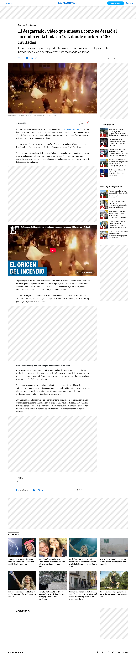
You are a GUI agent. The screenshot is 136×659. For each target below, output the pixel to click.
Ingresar (130, 3)
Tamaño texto (23, 490)
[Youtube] (119, 652)
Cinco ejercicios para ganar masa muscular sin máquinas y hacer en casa (113, 594)
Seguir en (83, 123)
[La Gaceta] (68, 3)
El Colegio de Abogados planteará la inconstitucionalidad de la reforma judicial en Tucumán (118, 205)
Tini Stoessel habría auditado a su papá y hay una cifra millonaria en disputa (22, 594)
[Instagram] (97, 652)
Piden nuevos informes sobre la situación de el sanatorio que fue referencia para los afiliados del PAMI (118, 215)
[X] (103, 652)
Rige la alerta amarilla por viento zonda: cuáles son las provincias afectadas (113, 561)
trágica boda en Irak (70, 129)
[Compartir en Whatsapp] (32, 58)
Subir (126, 652)
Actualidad (32, 25)
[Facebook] (108, 652)
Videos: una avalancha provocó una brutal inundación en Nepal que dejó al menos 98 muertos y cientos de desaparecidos (118, 133)
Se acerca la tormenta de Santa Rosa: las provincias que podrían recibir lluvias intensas (21, 561)
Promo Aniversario (115, 3)
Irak (17, 481)
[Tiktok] (113, 652)
